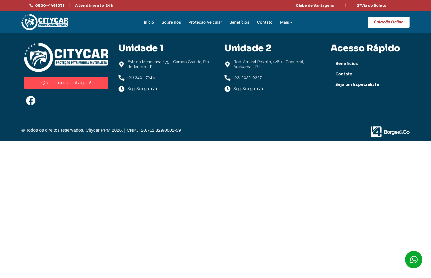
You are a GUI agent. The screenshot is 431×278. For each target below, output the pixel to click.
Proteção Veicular (205, 22)
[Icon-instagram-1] (50, 100)
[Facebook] (30, 100)
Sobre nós (171, 22)
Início (149, 22)
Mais (284, 22)
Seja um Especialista (357, 84)
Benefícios (239, 22)
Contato (265, 22)
